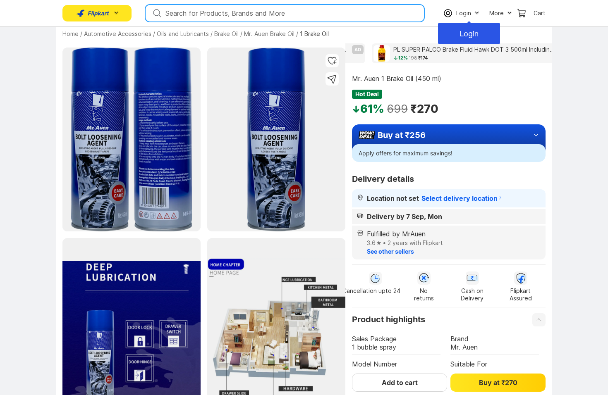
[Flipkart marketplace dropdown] (93, 13)
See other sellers (390, 251)
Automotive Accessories (117, 33)
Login (469, 33)
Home (70, 33)
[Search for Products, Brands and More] (156, 13)
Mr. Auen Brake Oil (269, 33)
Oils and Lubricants (183, 33)
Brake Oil (226, 33)
